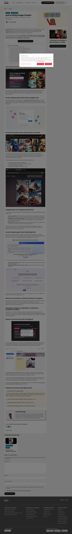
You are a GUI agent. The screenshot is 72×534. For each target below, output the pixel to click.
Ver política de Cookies (40, 61)
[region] (36, 60)
